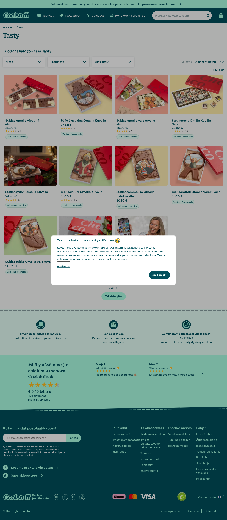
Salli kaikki (159, 275)
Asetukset (63, 266)
